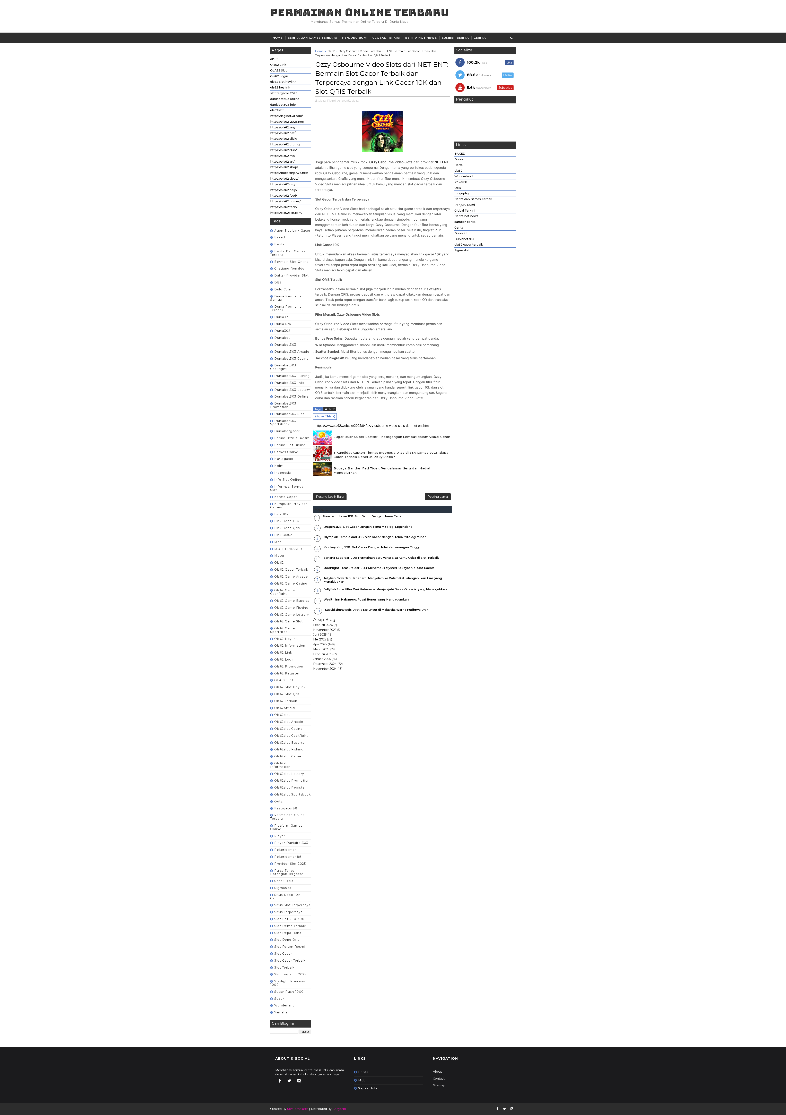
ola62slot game (287, 756)
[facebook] (279, 1080)
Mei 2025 (319, 639)
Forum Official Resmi (292, 438)
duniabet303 (285, 345)
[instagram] (299, 1080)
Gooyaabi (339, 1109)
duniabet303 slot (289, 414)
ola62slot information (280, 765)
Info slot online (287, 480)
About (437, 1071)
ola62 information (289, 645)
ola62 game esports (291, 601)
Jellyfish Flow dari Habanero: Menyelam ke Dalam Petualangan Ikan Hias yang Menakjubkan (383, 580)
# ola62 (330, 409)
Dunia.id (281, 317)
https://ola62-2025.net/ (287, 122)
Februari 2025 (322, 654)
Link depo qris (287, 528)
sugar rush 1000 (289, 992)
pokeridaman (285, 850)
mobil (279, 542)
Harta (458, 165)
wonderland (284, 1005)
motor (279, 556)
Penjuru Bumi (354, 38)
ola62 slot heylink (283, 82)
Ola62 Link (278, 65)
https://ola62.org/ (282, 184)
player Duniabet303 (291, 843)
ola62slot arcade (288, 722)
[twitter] (289, 1080)
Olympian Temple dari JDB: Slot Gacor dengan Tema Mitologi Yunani (375, 537)
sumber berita (455, 38)
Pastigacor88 (285, 808)
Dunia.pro (282, 324)
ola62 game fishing (291, 608)
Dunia (458, 159)
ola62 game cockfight (282, 592)
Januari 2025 (322, 659)
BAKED (459, 153)
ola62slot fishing (289, 749)
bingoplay (461, 193)
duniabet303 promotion (283, 405)
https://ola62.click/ (283, 139)
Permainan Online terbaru (287, 816)
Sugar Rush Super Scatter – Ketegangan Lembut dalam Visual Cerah (392, 437)
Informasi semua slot (287, 488)
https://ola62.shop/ (284, 167)
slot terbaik (284, 967)
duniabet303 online (284, 99)
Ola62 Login (279, 76)
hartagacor (284, 459)
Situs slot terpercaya (292, 905)
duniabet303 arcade (291, 352)
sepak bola (283, 881)
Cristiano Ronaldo (289, 268)
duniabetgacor (287, 431)
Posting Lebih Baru (330, 497)
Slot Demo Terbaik (290, 926)
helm (278, 466)
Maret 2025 (321, 649)
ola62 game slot (288, 621)
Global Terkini (386, 38)
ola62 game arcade (291, 576)
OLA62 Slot (278, 70)
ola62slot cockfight (291, 736)
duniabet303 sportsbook (283, 422)
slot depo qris (286, 940)
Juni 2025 (319, 634)
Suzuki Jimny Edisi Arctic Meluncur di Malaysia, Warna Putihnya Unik (376, 610)
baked (279, 237)
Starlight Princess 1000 (287, 983)
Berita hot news (421, 38)
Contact (439, 1078)
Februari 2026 (323, 625)
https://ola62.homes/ (285, 201)
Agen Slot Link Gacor (292, 230)
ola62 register (287, 673)
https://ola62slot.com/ (286, 213)
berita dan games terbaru (288, 253)
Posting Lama (438, 497)
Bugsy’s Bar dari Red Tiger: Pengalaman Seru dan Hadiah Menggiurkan (382, 470)
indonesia (282, 473)
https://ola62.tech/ (283, 207)
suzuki (280, 999)
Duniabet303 (464, 239)
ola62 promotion (288, 666)
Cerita (480, 38)
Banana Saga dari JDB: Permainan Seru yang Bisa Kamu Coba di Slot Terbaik (381, 558)
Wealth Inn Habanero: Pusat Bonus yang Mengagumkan (366, 599)
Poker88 (460, 182)
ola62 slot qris (287, 694)
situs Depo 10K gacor (285, 896)
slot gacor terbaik (289, 960)
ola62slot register (290, 787)
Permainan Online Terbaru (359, 12)
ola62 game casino (290, 583)
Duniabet (282, 338)
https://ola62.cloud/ (284, 178)
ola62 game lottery (291, 614)
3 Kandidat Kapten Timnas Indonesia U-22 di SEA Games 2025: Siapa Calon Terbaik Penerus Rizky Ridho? (391, 455)
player (279, 836)
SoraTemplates (297, 1109)
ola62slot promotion (292, 780)
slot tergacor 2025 (283, 93)
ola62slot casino (288, 729)
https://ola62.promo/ (285, 144)
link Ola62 (283, 535)
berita (279, 244)
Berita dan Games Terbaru (312, 38)
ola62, (355, 100)
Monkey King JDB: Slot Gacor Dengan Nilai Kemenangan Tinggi (372, 547)
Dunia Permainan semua (287, 298)
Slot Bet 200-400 (289, 919)
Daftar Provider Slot (291, 275)
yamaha (281, 1012)
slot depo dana (287, 933)
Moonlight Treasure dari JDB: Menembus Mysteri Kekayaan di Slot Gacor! (378, 568)
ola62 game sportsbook (282, 630)
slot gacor (283, 953)
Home (278, 38)
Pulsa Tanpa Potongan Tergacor (286, 872)
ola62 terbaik (285, 701)
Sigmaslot (282, 888)
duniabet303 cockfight (283, 367)
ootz (278, 801)
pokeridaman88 (288, 857)
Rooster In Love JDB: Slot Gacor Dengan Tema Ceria (362, 516)
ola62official (284, 708)
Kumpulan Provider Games (288, 505)
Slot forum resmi (289, 946)
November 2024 (325, 669)
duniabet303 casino (291, 358)
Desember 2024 (325, 664)
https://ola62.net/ (283, 133)
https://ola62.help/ (283, 190)
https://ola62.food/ (283, 195)
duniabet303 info (283, 105)
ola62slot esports (289, 742)
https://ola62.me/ (282, 156)
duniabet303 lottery (292, 390)
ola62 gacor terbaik (291, 569)
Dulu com (282, 289)
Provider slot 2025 (290, 864)
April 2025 (320, 644)
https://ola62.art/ (282, 161)
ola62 (274, 59)
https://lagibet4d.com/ (286, 116)
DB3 (278, 282)
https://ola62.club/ (283, 150)
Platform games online (286, 827)
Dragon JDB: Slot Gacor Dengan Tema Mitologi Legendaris (368, 527)
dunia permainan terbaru (287, 308)
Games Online (286, 452)
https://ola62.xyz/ (282, 127)
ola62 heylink (280, 87)
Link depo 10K (286, 521)
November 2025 (324, 630)
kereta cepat (285, 497)
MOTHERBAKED (288, 549)
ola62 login (284, 659)
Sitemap (439, 1085)
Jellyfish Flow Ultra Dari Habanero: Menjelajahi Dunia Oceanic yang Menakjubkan (385, 589)
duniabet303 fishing (292, 376)
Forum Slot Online (290, 445)
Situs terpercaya (288, 912)
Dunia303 (282, 331)
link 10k (281, 514)
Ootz (458, 188)
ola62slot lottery (289, 774)
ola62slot (277, 110)
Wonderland (463, 176)
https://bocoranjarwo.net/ (289, 173)
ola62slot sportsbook (292, 794)
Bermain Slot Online (291, 262)
